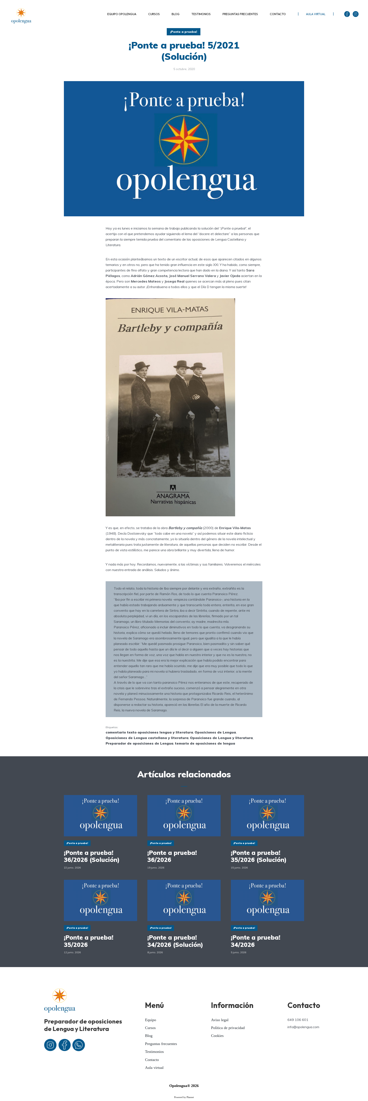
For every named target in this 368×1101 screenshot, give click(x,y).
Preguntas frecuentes (161, 1044)
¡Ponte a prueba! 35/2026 (88, 941)
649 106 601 (298, 1020)
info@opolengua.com (303, 1027)
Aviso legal (220, 1020)
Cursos (150, 1028)
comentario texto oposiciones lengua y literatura (149, 732)
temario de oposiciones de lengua (205, 743)
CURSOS (154, 14)
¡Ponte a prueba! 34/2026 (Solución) (175, 941)
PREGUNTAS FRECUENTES (240, 14)
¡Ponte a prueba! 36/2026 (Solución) (92, 856)
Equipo (150, 1020)
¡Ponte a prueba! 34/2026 (255, 941)
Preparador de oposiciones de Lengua (139, 743)
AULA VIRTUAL (315, 14)
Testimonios (154, 1051)
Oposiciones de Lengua (215, 732)
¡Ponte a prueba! (183, 32)
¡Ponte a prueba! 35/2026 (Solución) (259, 856)
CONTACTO (278, 14)
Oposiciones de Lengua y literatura (221, 738)
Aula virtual (154, 1067)
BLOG (176, 14)
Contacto (152, 1060)
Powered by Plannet (184, 1097)
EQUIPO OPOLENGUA (121, 14)
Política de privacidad (228, 1028)
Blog (148, 1036)
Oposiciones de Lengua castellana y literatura (147, 738)
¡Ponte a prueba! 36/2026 (172, 856)
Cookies (217, 1036)
